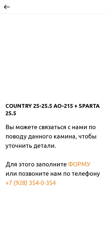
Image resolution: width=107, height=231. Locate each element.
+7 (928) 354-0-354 (30, 182)
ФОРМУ (79, 164)
